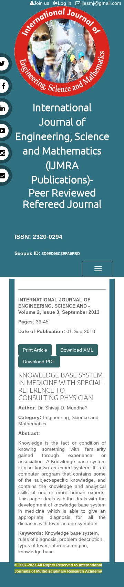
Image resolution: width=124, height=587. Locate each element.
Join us (43, 3)
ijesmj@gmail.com (102, 3)
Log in (66, 3)
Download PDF (39, 361)
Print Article (35, 350)
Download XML (76, 350)
